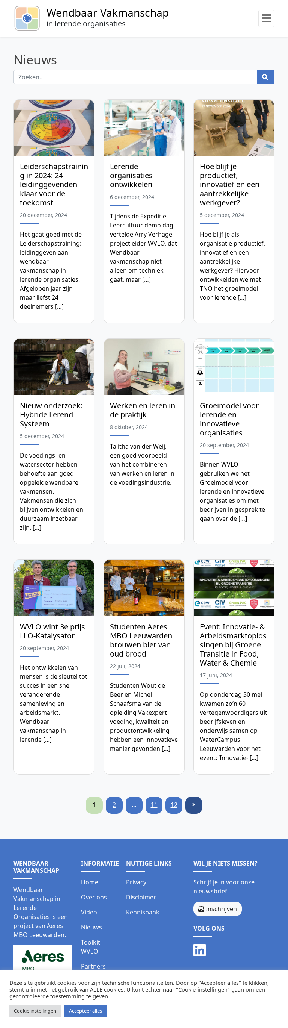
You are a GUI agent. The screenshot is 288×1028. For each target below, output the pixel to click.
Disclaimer (141, 897)
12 (174, 805)
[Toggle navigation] (266, 18)
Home (89, 882)
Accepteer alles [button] (85, 1010)
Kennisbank (142, 912)
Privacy (136, 882)
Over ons (94, 897)
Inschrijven (220, 909)
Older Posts (193, 805)
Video (89, 912)
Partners (93, 966)
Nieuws (91, 927)
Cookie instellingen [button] (35, 1010)
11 (154, 805)
